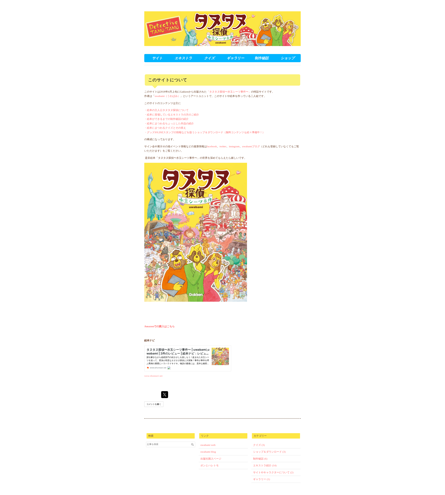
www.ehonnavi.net (153, 376)
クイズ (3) (259, 445)
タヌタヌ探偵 (159, 14)
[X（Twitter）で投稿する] (164, 394)
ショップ (288, 58)
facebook (212, 146)
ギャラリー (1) (261, 479)
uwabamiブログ (251, 146)
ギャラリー (235, 58)
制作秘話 (262, 58)
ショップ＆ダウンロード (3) (269, 451)
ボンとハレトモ (209, 465)
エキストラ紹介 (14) (265, 465)
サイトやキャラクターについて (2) (273, 472)
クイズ (209, 58)
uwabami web (208, 445)
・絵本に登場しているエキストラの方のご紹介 (171, 114)
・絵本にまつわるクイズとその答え (165, 127)
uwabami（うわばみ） (167, 96)
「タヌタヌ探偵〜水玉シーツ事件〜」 (229, 91)
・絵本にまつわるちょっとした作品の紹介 (169, 123)
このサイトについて (167, 80)
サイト (157, 58)
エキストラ (183, 58)
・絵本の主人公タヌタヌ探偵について (166, 110)
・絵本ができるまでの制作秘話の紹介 (166, 119)
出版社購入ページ (210, 458)
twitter (223, 146)
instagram (234, 146)
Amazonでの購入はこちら (159, 326)
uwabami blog (208, 451)
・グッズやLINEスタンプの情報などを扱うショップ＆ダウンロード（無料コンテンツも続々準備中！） (204, 132)
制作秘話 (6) (260, 458)
